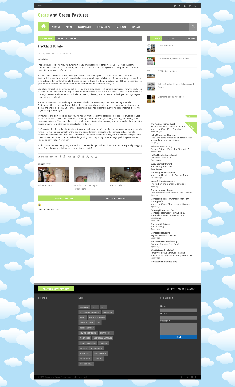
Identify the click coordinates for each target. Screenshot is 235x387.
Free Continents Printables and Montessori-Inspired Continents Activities (172, 139)
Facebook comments (116, 198)
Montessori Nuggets (160, 232)
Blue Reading (157, 226)
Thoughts (98, 358)
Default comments (64, 198)
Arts (103, 307)
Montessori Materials (103, 338)
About (69, 26)
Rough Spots (85, 353)
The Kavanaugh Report (162, 190)
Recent (171, 38)
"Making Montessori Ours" (163, 210)
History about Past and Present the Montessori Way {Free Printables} (168, 127)
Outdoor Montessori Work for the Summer (171, 192)
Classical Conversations (89, 312)
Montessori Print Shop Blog (164, 261)
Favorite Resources (97, 317)
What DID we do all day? (162, 250)
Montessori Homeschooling (164, 241)
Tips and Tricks (86, 364)
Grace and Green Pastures (56, 289)
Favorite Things (86, 322)
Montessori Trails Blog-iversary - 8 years (170, 204)
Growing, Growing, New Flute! (165, 243)
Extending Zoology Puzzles (171, 96)
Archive (171, 289)
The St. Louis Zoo (118, 185)
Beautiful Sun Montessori (163, 181)
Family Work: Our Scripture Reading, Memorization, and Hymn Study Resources (171, 254)
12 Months (84, 307)
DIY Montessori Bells (167, 71)
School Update (100, 353)
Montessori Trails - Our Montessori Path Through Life (170, 200)
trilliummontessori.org (161, 146)
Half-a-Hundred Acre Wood (164, 155)
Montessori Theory (88, 343)
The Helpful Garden (160, 224)
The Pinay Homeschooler (163, 172)
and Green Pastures (63, 14)
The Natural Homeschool (163, 123)
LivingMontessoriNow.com (163, 135)
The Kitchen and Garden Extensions (168, 183)
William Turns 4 (45, 185)
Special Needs (85, 358)
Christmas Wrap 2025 (161, 157)
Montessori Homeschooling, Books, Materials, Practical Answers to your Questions (168, 215)
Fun (98, 322)
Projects (83, 348)
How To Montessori (88, 333)
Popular (157, 41)
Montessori (85, 338)
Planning (103, 343)
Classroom (120, 26)
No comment (68, 53)
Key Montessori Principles (163, 235)
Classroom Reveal (166, 45)
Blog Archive (103, 26)
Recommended (85, 26)
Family (73, 38)
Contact (136, 26)
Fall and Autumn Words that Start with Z (170, 149)
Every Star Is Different (161, 163)
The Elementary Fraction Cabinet (173, 58)
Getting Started (87, 328)
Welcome (56, 26)
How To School (106, 333)
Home (40, 5)
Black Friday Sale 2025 (161, 166)
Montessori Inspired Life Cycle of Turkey (170, 175)
